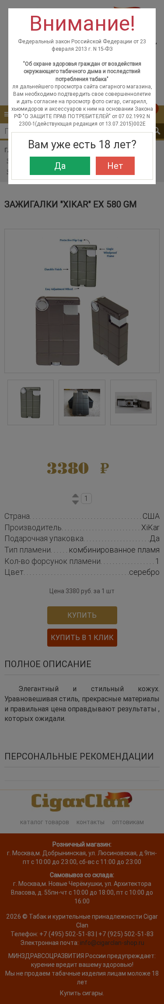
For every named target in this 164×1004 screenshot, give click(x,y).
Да (60, 165)
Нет (115, 165)
